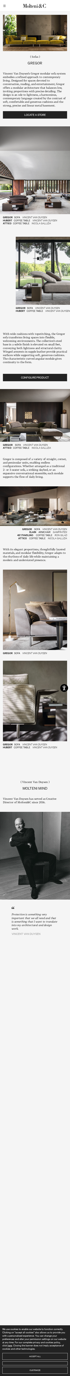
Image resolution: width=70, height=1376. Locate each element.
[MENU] (5, 5)
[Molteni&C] (35, 5)
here (10, 1345)
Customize (35, 1370)
